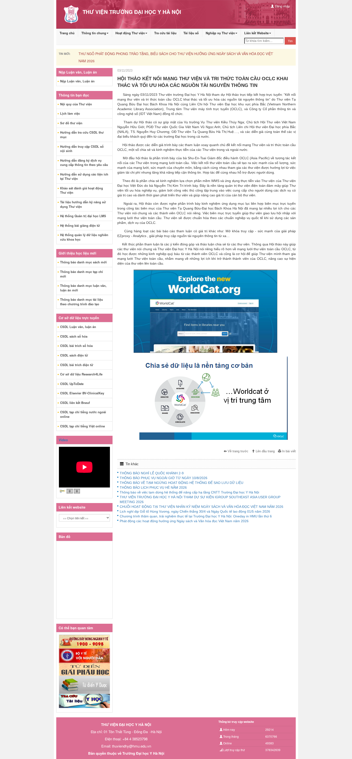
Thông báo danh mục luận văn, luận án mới (83, 287)
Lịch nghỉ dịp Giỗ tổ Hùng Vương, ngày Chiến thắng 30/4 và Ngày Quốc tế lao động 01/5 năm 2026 (195, 511)
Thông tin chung (93, 33)
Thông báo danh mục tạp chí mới (81, 273)
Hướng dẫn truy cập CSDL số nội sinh (82, 148)
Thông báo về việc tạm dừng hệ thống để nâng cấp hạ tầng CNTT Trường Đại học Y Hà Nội (189, 492)
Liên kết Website (256, 33)
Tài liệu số (191, 33)
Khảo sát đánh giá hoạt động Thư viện (81, 190)
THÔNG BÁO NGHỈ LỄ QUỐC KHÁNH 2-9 (152, 473)
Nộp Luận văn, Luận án (77, 81)
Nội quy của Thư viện (76, 104)
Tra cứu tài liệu (165, 33)
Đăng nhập (282, 6)
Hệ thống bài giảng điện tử (80, 225)
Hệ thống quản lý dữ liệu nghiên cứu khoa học (84, 237)
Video (63, 439)
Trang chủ (67, 33)
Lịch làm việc (70, 113)
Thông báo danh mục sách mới (83, 262)
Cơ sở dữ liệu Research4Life (81, 374)
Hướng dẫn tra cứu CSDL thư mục (82, 134)
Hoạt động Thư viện (130, 33)
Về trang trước (237, 451)
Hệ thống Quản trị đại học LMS (83, 216)
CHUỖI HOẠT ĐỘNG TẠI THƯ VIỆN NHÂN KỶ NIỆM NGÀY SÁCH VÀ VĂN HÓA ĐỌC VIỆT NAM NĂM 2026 (201, 507)
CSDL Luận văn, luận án (78, 326)
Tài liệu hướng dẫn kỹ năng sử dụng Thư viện (83, 204)
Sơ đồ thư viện (71, 123)
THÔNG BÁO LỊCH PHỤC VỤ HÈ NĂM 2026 (153, 487)
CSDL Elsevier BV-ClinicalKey (82, 393)
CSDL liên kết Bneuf (75, 402)
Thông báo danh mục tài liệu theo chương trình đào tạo (81, 301)
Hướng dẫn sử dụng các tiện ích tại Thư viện (84, 176)
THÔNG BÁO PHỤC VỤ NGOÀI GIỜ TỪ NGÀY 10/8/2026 (163, 478)
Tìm (290, 41)
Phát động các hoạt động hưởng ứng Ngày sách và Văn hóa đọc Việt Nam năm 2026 (184, 521)
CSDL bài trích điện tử (76, 365)
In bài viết (288, 451)
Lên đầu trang (265, 451)
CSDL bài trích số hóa (76, 345)
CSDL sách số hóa (73, 336)
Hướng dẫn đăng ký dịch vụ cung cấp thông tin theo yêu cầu (84, 162)
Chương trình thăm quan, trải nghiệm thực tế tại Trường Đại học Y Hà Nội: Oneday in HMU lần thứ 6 (196, 516)
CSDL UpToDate (72, 383)
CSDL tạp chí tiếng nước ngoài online (83, 414)
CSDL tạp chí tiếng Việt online (82, 426)
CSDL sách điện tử (74, 355)
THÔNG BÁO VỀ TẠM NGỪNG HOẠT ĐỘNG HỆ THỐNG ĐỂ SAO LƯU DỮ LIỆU (181, 483)
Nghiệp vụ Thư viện (220, 33)
